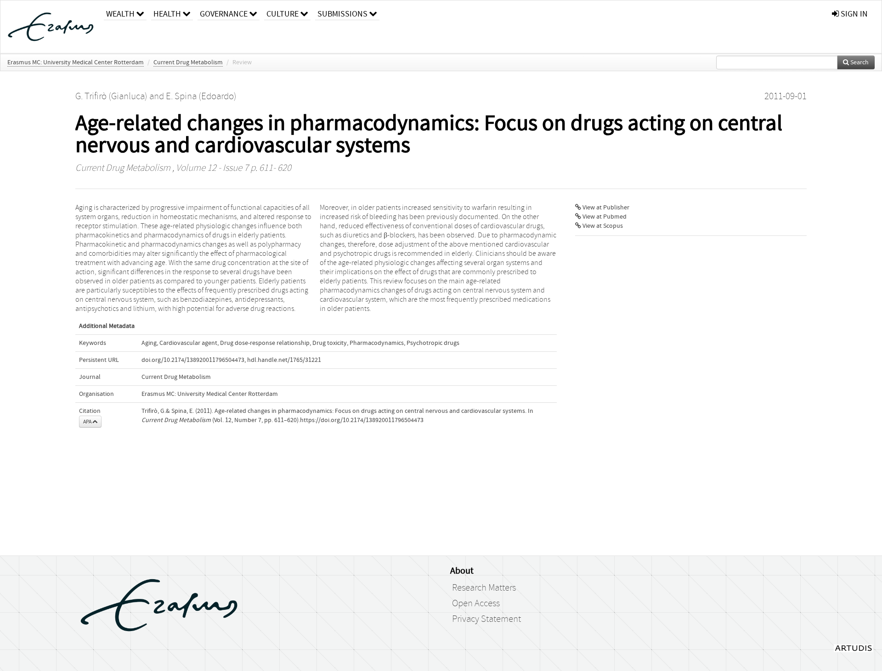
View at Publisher (605, 207)
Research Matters (484, 587)
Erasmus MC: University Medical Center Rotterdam (75, 62)
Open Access (476, 603)
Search (859, 62)
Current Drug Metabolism (188, 62)
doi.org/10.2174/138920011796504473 (192, 360)
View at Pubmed (604, 216)
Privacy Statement (486, 619)
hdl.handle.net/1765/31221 (284, 360)
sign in (853, 14)
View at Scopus (602, 226)
